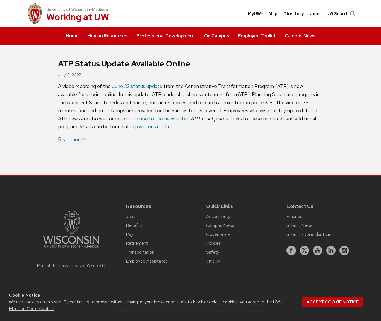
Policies (213, 243)
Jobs (315, 13)
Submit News (299, 225)
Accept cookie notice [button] (333, 302)
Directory (294, 13)
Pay (129, 234)
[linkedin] (331, 250)
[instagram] (344, 250)
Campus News (220, 225)
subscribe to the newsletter (157, 118)
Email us (294, 216)
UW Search (337, 13)
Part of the (71, 265)
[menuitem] (72, 36)
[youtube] (317, 250)
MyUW (254, 13)
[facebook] (291, 250)
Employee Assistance (147, 261)
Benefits (134, 225)
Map (273, 13)
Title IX (213, 261)
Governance (218, 234)
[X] (304, 250)
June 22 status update (137, 86)
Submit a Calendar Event (310, 234)
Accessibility (218, 216)
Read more (70, 139)
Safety (212, 252)
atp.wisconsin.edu (149, 126)
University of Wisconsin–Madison (77, 9)
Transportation (140, 252)
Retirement (137, 243)
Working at (77, 17)
